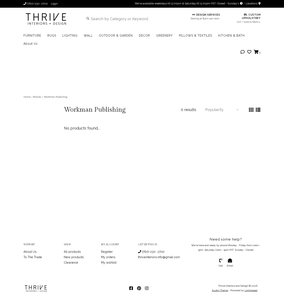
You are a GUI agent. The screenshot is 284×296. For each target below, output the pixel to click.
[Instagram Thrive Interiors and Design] (146, 288)
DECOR (144, 35)
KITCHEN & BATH (231, 35)
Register (107, 251)
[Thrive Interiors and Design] (50, 18)
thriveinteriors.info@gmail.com (159, 257)
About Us (30, 43)
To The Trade (32, 257)
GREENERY (164, 35)
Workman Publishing (55, 96)
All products (72, 251)
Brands (37, 96)
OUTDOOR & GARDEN (116, 35)
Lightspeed (250, 290)
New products (74, 257)
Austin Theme (220, 290)
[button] (243, 52)
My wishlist (108, 262)
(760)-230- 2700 (152, 251)
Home (26, 96)
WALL (88, 35)
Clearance (71, 262)
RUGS (51, 35)
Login (54, 3)
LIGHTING (70, 35)
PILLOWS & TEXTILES (195, 35)
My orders (108, 257)
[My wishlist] (249, 52)
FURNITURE (32, 35)
